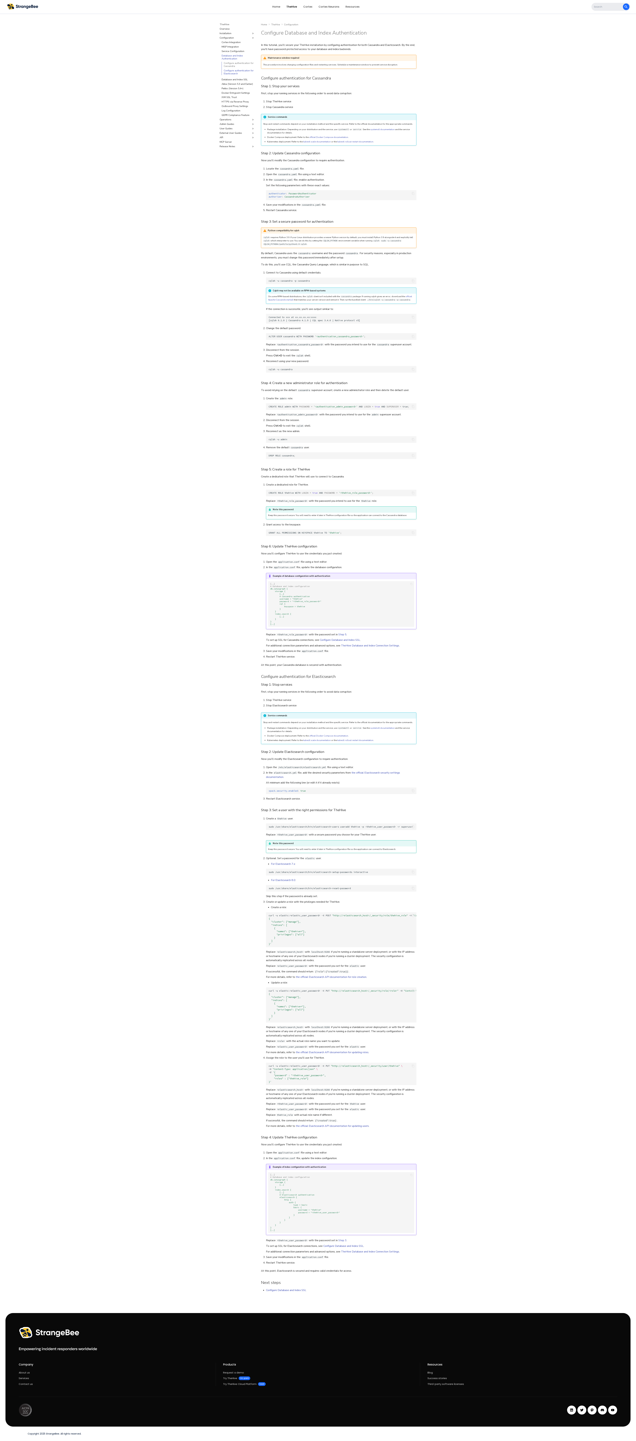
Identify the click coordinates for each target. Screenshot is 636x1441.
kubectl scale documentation (317, 141)
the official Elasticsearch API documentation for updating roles (332, 1052)
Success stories (437, 1378)
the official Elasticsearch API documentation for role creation (331, 977)
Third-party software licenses (445, 1384)
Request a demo (233, 1372)
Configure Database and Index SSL (340, 640)
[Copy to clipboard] (413, 193)
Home (276, 7)
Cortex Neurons (328, 7)
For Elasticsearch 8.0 (283, 880)
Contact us (26, 1384)
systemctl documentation (382, 129)
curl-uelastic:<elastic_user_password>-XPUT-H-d (342, 1005)
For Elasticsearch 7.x (283, 864)
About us (24, 1372)
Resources (352, 7)
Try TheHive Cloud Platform (243, 1384)
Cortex (307, 7)
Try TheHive (236, 1378)
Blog (430, 1372)
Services (24, 1378)
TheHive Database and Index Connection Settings (370, 645)
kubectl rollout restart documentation (355, 141)
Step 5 (342, 634)
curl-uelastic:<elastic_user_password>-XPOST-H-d (342, 929)
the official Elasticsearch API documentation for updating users (332, 1126)
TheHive (291, 7)
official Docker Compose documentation (328, 137)
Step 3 (342, 1240)
